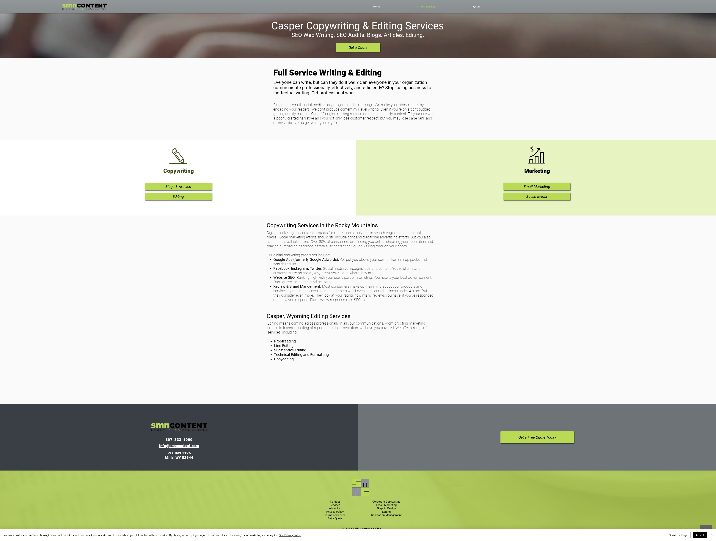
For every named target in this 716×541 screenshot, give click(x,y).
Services (335, 505)
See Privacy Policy (290, 535)
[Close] (711, 535)
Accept (700, 535)
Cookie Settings (678, 535)
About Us (335, 508)
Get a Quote (335, 518)
